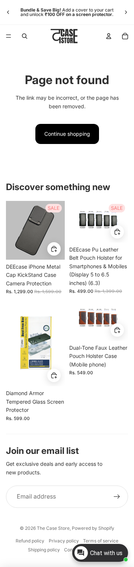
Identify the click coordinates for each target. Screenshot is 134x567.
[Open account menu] (108, 36)
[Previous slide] (8, 12)
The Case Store (53, 528)
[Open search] (24, 36)
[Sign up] (117, 496)
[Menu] (8, 36)
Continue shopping (67, 134)
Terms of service (100, 541)
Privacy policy (64, 541)
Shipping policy (44, 549)
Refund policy (30, 541)
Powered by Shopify (93, 528)
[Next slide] (126, 12)
